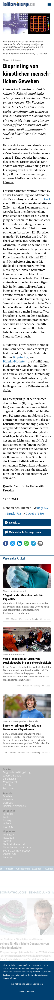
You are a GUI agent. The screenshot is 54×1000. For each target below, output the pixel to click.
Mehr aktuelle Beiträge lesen (24, 532)
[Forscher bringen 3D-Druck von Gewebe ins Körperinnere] (27, 706)
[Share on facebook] (5, 543)
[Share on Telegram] (33, 543)
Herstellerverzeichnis (14, 806)
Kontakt (7, 841)
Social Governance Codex (16, 850)
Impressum (9, 857)
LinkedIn (7, 823)
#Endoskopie (23, 752)
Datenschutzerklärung (22, 971)
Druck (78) (14, 514)
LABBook (8, 802)
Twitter (6, 817)
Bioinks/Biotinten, (15, 361)
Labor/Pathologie (12, 775)
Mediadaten (9, 834)
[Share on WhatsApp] (26, 543)
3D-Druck (44, 199)
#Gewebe (34, 619)
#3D (7, 619)
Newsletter (9, 837)
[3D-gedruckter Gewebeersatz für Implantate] (27, 576)
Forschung (8, 788)
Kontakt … (14, 522)
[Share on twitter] (12, 543)
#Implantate (45, 619)
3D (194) (42, 508)
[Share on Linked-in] (19, 543)
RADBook (8, 799)
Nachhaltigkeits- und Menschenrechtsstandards (17, 846)
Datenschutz (9, 853)
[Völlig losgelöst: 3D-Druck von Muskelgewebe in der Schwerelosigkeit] (27, 639)
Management (10, 782)
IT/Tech (7, 785)
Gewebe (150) (35, 514)
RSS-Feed (8, 826)
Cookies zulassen (27, 991)
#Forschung (23, 619)
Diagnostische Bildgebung (16, 772)
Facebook (8, 813)
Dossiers (7, 796)
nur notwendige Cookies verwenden (27, 983)
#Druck (14, 619)
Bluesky (7, 820)
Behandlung (9, 778)
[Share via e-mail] (40, 543)
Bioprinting (20, 357)
